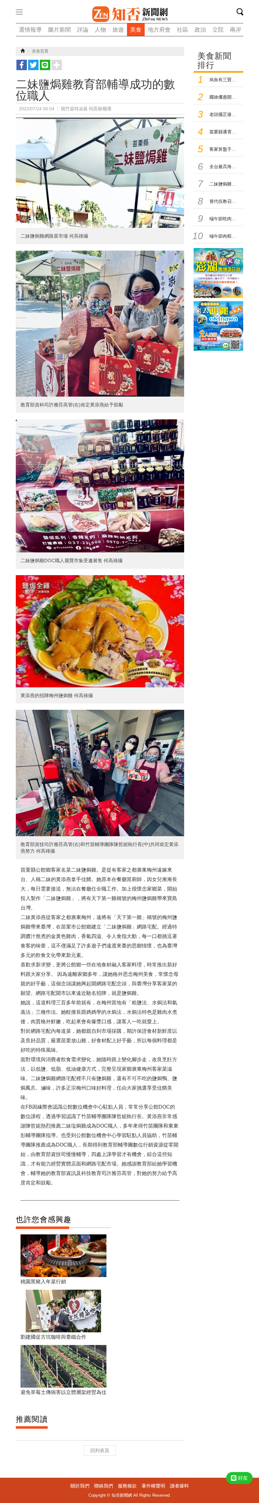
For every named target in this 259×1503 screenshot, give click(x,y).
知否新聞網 (129, 14)
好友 (243, 1478)
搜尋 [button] (242, 13)
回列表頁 (99, 1450)
